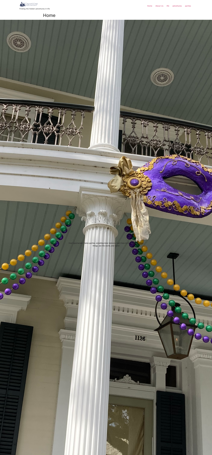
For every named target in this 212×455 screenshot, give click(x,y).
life (168, 6)
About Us (159, 6)
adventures (177, 6)
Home (149, 6)
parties (188, 6)
